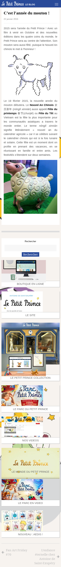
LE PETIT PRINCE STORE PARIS (30, 346)
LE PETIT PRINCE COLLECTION (30, 377)
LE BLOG (30, 4)
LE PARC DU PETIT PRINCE (30, 409)
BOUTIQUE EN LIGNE (30, 283)
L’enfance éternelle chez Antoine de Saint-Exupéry (44, 556)
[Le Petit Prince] (12, 3)
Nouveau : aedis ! (30, 534)
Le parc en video (30, 503)
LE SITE (30, 315)
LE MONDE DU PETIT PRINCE (30, 471)
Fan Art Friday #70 (16, 552)
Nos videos (30, 440)
